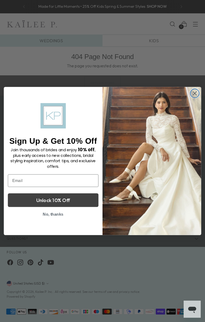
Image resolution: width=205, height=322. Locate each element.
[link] (53, 115)
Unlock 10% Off (53, 200)
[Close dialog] (194, 93)
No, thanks (53, 214)
